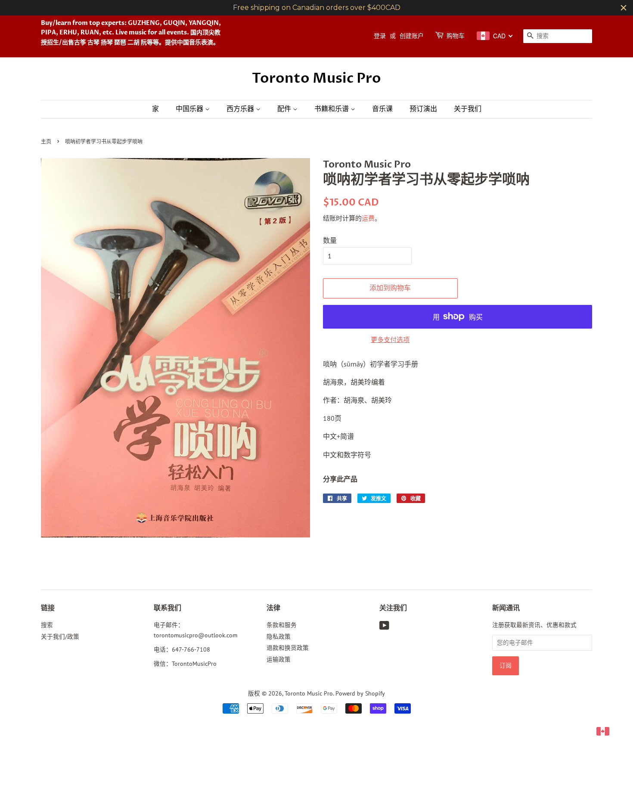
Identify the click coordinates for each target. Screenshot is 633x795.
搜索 (47, 625)
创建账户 (412, 36)
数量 (330, 240)
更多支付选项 (390, 339)
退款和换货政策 (288, 648)
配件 (285, 109)
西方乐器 (241, 109)
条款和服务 (282, 625)
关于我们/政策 (60, 636)
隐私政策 (279, 636)
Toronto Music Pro (316, 78)
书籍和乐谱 (332, 109)
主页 (46, 142)
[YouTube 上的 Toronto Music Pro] (384, 627)
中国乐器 (190, 109)
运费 (368, 218)
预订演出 (423, 109)
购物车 (456, 36)
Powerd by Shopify (360, 693)
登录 (380, 36)
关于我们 (467, 109)
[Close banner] (623, 8)
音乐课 (382, 109)
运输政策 (279, 659)
